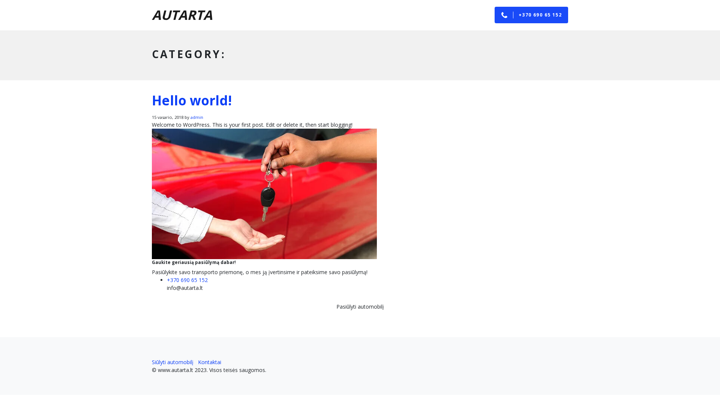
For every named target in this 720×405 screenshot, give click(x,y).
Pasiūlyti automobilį (360, 306)
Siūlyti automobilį (173, 362)
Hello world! (192, 100)
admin (196, 117)
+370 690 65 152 (187, 280)
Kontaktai (209, 362)
